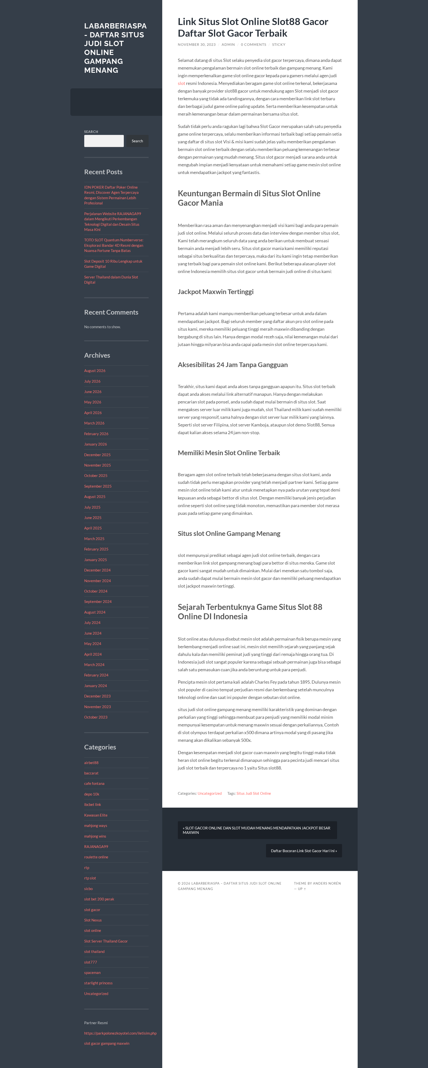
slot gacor (92, 909)
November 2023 (97, 706)
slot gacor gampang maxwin (106, 1043)
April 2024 (93, 654)
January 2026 (95, 444)
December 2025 (97, 454)
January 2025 (95, 559)
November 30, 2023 (197, 45)
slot (181, 83)
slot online (92, 930)
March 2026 (94, 423)
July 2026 (92, 381)
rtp (86, 867)
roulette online (96, 857)
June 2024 (93, 633)
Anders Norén (327, 883)
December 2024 (97, 570)
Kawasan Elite (95, 815)
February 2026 (96, 433)
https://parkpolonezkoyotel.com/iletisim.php (120, 1033)
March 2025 (94, 538)
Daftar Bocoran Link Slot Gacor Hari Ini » (304, 850)
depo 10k (91, 794)
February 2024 (96, 675)
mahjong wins (95, 836)
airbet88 (91, 762)
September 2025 (98, 486)
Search (91, 132)
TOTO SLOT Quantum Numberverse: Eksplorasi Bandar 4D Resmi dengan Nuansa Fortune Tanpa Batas (113, 245)
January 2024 (95, 685)
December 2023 (97, 696)
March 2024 (94, 664)
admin (228, 45)
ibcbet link (92, 804)
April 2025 (93, 528)
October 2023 (95, 717)
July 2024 (92, 622)
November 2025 (97, 465)
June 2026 (93, 391)
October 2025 (95, 475)
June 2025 (93, 517)
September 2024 (98, 601)
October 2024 (95, 591)
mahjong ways (95, 825)
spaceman (92, 972)
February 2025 (96, 549)
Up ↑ (302, 889)
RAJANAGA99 (96, 846)
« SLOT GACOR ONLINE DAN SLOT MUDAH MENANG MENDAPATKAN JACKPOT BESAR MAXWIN (256, 830)
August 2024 (95, 612)
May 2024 (92, 643)
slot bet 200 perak (99, 899)
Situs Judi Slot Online (254, 793)
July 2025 (92, 507)
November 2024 (97, 580)
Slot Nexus (93, 920)
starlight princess (98, 983)
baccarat (91, 773)
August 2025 (95, 496)
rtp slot (90, 878)
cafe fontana (94, 783)
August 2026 (95, 370)
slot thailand (94, 951)
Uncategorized (96, 993)
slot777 (90, 962)
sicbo (88, 888)
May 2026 (92, 402)
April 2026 (93, 412)
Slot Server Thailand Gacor (106, 941)
